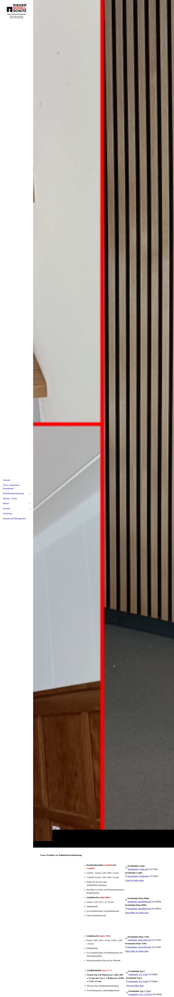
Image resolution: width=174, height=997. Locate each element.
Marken (6, 503)
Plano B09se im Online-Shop (137, 913)
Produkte (6, 508)
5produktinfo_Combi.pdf (138, 869)
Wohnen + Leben (10, 498)
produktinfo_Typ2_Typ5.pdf (140, 994)
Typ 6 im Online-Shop (135, 986)
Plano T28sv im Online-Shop (137, 951)
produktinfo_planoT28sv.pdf (139, 940)
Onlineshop (7, 513)
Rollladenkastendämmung (13, 493)
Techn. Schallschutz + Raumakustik (12, 487)
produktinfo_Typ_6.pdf (138, 974)
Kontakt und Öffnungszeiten (14, 518)
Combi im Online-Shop (134, 880)
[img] (103, 423)
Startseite (6, 480)
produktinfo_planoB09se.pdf (139, 902)
